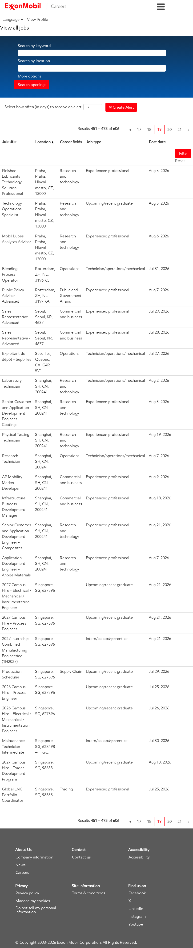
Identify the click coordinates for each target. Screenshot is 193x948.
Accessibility (139, 857)
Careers (22, 872)
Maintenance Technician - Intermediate (13, 746)
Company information (34, 857)
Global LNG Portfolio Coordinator (12, 795)
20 (169, 129)
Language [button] (11, 19)
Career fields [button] (71, 141)
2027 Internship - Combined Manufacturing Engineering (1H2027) (16, 650)
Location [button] (43, 141)
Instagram (137, 916)
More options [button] (29, 76)
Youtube (136, 924)
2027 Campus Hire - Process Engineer (14, 623)
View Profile (37, 19)
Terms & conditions (88, 893)
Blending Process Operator (10, 274)
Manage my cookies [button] (33, 901)
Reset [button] (180, 160)
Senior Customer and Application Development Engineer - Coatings (16, 413)
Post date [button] (157, 141)
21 (179, 129)
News (20, 865)
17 (139, 129)
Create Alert (123, 107)
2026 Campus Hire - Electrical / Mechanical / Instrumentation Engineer (16, 719)
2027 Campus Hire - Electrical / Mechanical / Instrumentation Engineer (16, 596)
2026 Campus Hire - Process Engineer (14, 692)
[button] (161, 7)
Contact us (81, 857)
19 (159, 129)
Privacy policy (27, 893)
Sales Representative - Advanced (16, 317)
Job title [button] (9, 141)
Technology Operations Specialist (12, 209)
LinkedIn (136, 908)
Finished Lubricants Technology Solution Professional (12, 182)
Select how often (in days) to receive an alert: (43, 106)
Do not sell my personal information (36, 910)
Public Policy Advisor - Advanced (13, 295)
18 (149, 129)
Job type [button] (93, 141)
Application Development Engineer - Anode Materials (16, 566)
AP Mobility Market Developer (12, 482)
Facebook (137, 893)
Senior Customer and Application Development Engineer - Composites (16, 536)
